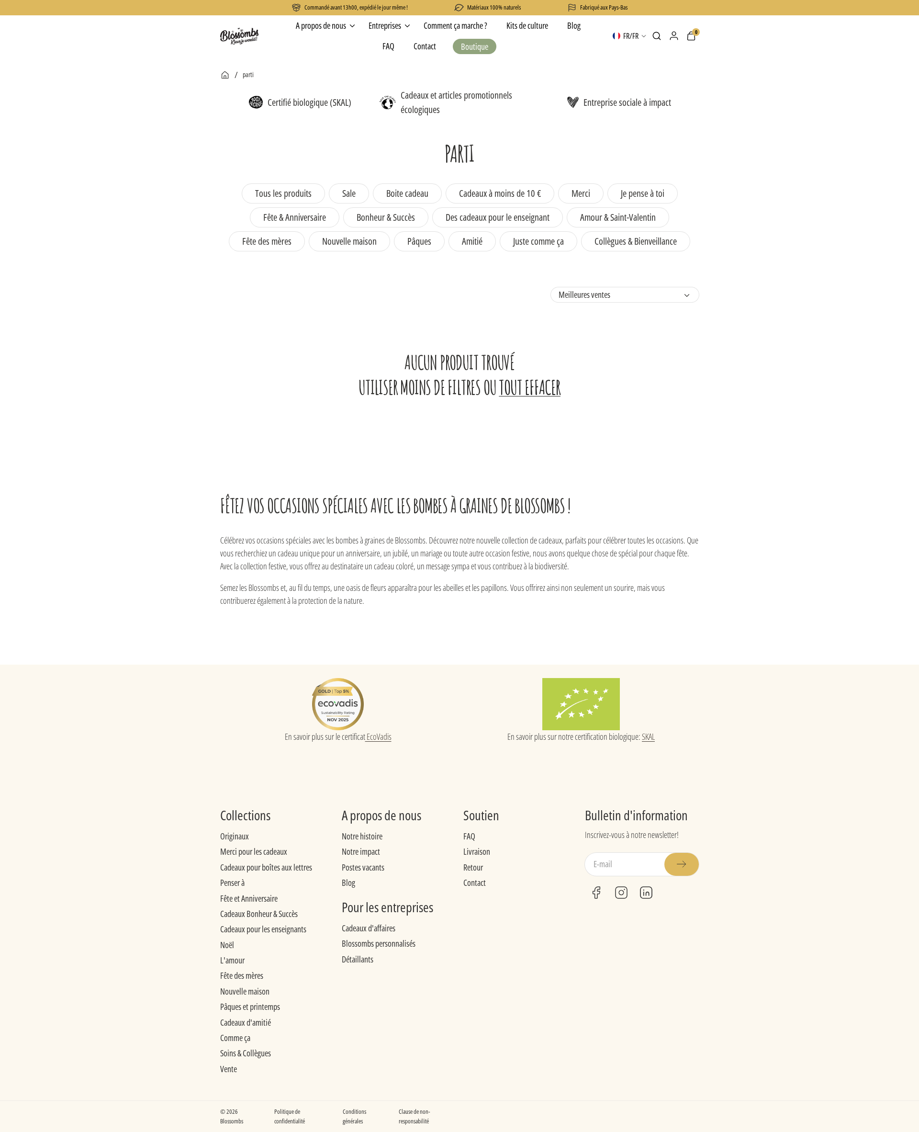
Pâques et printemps (250, 1006)
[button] (656, 35)
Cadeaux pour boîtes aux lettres (266, 867)
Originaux (234, 836)
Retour (473, 867)
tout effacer (529, 387)
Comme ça (235, 1037)
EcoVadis (378, 736)
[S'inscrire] (681, 864)
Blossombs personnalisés (378, 943)
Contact (474, 882)
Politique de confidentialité (289, 1116)
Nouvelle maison (244, 991)
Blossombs (231, 1121)
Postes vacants (363, 867)
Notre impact (361, 851)
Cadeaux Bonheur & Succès (259, 913)
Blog (348, 882)
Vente (228, 1069)
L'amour (232, 960)
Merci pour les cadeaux (253, 851)
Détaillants (357, 959)
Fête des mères (241, 975)
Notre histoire (362, 836)
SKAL (648, 736)
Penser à (232, 882)
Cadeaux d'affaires (368, 928)
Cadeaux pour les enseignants (263, 929)
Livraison (476, 851)
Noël (227, 945)
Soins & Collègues (245, 1053)
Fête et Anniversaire (249, 898)
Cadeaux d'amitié (245, 1022)
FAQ (469, 836)
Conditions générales (354, 1116)
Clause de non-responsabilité (414, 1116)
